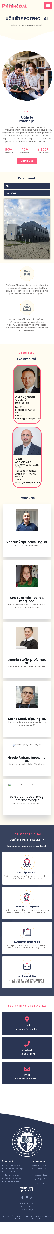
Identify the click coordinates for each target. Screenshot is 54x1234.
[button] (27, 186)
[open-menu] (48, 5)
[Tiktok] (31, 1197)
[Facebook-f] (22, 1197)
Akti (8, 185)
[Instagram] (27, 1197)
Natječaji (11, 193)
